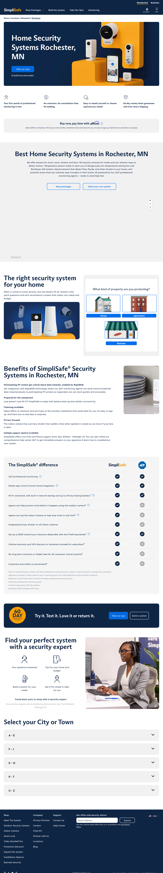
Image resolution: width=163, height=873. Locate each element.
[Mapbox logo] (16, 257)
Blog (35, 846)
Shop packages (63, 186)
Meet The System (12, 820)
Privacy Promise (41, 820)
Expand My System (13, 851)
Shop (6, 815)
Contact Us (58, 820)
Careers (37, 825)
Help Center (59, 825)
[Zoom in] (150, 200)
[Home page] (13, 10)
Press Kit (37, 830)
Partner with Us (41, 836)
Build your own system (99, 186)
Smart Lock (9, 836)
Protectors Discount (14, 846)
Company (38, 815)
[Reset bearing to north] (150, 207)
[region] (81, 228)
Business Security (12, 862)
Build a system (139, 615)
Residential (142, 2)
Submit (127, 820)
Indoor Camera (11, 830)
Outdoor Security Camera (16, 825)
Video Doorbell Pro (13, 841)
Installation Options (14, 857)
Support (57, 815)
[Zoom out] (150, 204)
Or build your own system (22, 75)
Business (155, 2)
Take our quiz (118, 615)
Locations (38, 841)
